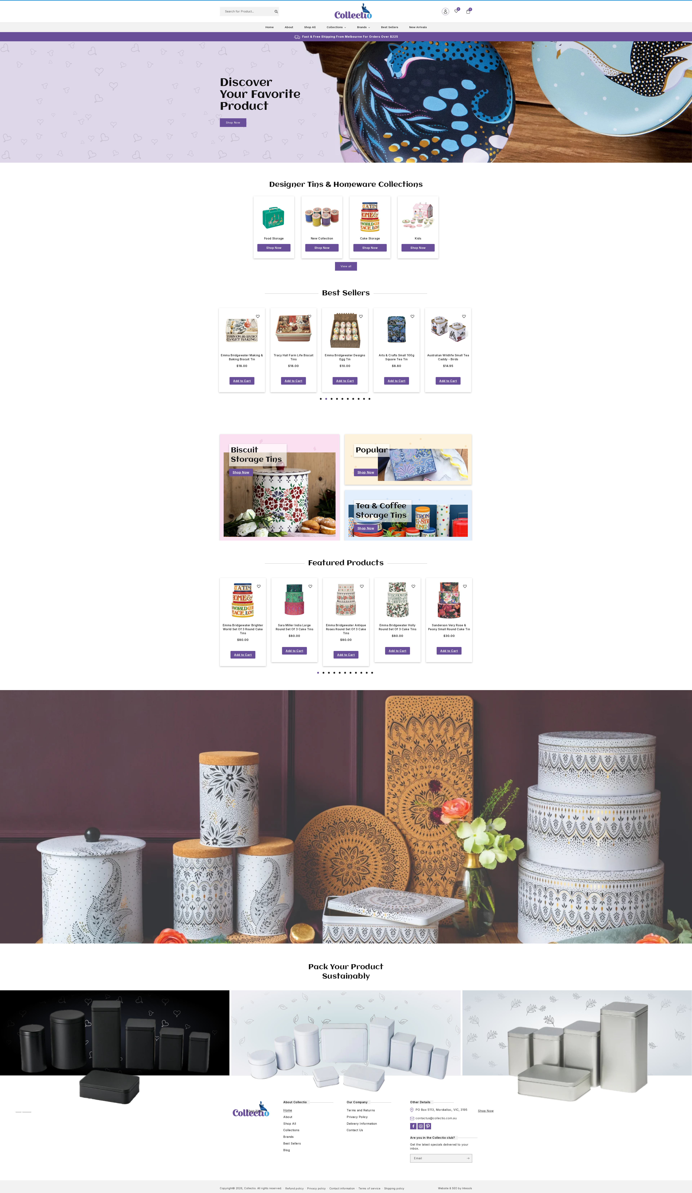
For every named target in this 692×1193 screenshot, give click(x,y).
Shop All (289, 1123)
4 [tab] (337, 399)
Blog (286, 1150)
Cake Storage (370, 238)
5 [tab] (342, 399)
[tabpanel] (243, 350)
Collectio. (250, 1188)
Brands (288, 1137)
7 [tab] (353, 399)
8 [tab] (359, 399)
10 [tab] (369, 399)
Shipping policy (394, 1188)
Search (276, 11)
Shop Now (233, 122)
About (287, 1117)
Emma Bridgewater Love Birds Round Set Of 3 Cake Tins (294, 629)
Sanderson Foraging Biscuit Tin (243, 357)
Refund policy (294, 1188)
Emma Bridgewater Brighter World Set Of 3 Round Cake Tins (449, 629)
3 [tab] (331, 399)
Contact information (342, 1188)
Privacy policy (316, 1188)
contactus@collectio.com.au (436, 1118)
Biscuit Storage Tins (256, 455)
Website (443, 1188)
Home (287, 1110)
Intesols (467, 1188)
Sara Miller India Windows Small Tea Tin (346, 357)
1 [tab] (321, 399)
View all (346, 266)
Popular (372, 450)
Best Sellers (292, 1143)
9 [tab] (364, 399)
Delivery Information (362, 1123)
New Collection (322, 238)
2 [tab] (326, 399)
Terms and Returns (361, 1110)
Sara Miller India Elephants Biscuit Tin (294, 357)
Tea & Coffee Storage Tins (381, 511)
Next (477, 350)
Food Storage (274, 238)
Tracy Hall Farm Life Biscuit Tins (449, 357)
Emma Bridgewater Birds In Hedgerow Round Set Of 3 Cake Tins (243, 629)
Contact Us (355, 1130)
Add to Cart (243, 381)
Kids (418, 238)
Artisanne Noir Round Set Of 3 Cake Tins (397, 627)
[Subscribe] (468, 1158)
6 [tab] (348, 399)
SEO (454, 1188)
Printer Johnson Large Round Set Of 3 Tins (346, 627)
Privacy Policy (357, 1117)
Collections (291, 1130)
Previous (214, 350)
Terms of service (369, 1188)
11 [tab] (372, 673)
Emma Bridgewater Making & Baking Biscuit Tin (397, 357)
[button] (468, 12)
